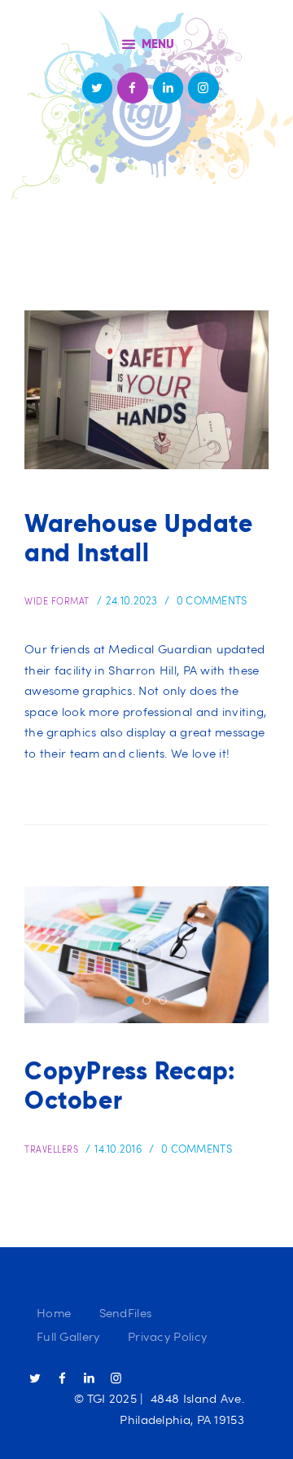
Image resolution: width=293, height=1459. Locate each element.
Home (54, 1312)
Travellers (51, 1149)
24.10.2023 (132, 600)
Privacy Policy (167, 1336)
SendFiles (125, 1312)
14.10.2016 (118, 1148)
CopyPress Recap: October (129, 1086)
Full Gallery (68, 1336)
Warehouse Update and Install (138, 538)
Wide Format (57, 601)
